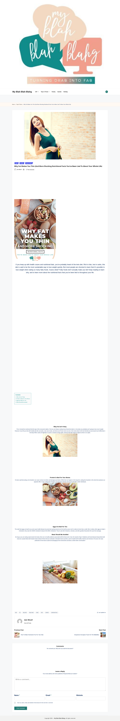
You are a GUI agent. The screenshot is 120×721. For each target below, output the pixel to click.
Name (17, 695)
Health (21, 163)
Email (48, 695)
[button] (27, 623)
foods (37, 612)
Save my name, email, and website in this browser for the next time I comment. (35, 702)
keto (42, 612)
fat (19, 612)
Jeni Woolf (28, 620)
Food (16, 163)
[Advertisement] (60, 183)
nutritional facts (54, 612)
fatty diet (25, 612)
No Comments (31, 169)
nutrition (47, 612)
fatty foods (31, 612)
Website (79, 695)
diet (16, 612)
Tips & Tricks (29, 163)
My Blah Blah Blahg (22, 92)
